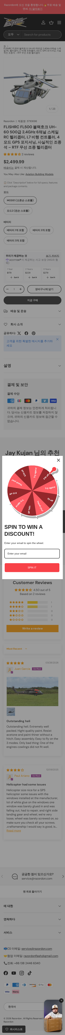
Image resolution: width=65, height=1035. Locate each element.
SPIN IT (32, 567)
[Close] (58, 460)
